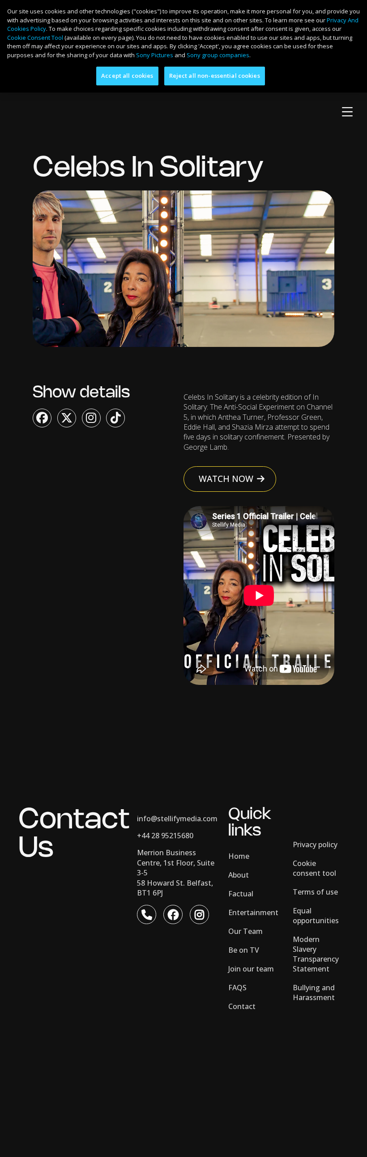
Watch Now (226, 479)
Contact (242, 1006)
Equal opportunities (316, 915)
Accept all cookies (127, 76)
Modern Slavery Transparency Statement (316, 954)
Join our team (251, 969)
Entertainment (253, 912)
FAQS (237, 987)
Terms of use (315, 892)
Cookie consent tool (314, 868)
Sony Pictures (154, 55)
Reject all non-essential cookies (214, 76)
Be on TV (243, 950)
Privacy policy (315, 844)
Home (238, 856)
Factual (240, 894)
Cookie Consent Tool (35, 38)
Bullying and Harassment (314, 992)
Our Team (245, 931)
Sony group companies (218, 55)
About (238, 875)
